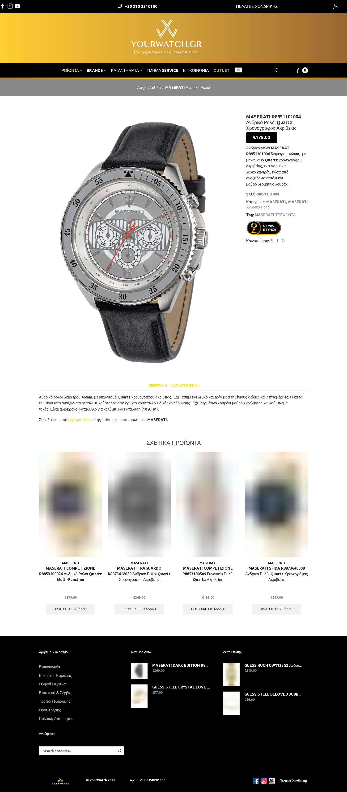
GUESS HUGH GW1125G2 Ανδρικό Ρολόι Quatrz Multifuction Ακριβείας (273, 665)
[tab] (157, 385)
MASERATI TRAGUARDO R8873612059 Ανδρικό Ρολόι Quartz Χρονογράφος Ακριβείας (139, 574)
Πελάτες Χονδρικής (294, 781)
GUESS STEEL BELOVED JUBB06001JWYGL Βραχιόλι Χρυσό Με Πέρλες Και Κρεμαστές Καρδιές (273, 694)
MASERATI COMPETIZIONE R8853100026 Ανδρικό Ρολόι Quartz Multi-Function (70, 574)
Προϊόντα (69, 70)
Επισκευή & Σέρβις (55, 693)
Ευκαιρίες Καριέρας (55, 675)
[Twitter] (17, 6)
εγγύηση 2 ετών (81, 420)
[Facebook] (2, 6)
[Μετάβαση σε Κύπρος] (238, 70)
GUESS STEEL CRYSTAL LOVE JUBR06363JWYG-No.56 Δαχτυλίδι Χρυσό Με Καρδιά (181, 687)
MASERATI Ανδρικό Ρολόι (187, 87)
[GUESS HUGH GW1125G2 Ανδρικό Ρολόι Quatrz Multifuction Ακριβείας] (231, 674)
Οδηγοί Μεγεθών (53, 684)
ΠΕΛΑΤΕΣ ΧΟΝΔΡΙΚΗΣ (257, 6)
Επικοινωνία (196, 70)
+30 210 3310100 (141, 6)
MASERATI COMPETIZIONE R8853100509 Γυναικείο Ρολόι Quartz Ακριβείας (207, 574)
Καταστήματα (125, 70)
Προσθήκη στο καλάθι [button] (70, 608)
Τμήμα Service (162, 70)
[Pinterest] (282, 241)
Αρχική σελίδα (149, 87)
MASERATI (276, 202)
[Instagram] (10, 6)
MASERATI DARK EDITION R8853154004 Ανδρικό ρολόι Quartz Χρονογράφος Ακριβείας (181, 665)
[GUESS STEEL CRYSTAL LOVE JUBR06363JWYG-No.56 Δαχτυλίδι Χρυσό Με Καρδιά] (139, 696)
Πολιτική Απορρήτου (56, 718)
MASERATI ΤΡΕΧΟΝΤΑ (275, 215)
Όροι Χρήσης (50, 710)
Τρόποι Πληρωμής (54, 701)
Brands (95, 70)
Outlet (221, 70)
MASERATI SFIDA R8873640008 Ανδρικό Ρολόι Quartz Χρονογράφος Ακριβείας (276, 574)
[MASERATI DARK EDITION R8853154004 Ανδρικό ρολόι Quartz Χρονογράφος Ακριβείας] (139, 671)
